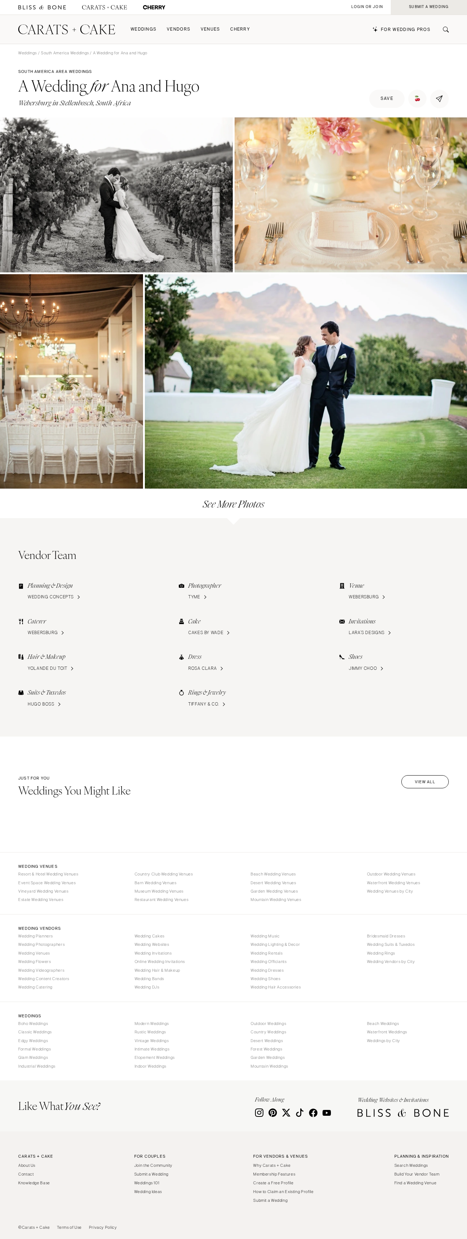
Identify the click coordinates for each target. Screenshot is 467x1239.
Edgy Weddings (33, 1040)
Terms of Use (69, 1227)
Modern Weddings (152, 1023)
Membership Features (274, 1174)
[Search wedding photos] (154, 7)
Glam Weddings (33, 1057)
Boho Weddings (33, 1023)
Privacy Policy (103, 1227)
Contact (26, 1174)
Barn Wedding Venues (156, 883)
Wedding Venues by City (390, 891)
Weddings (144, 29)
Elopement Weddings (155, 1057)
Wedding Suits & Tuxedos (391, 944)
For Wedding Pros (406, 29)
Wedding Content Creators (43, 978)
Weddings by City (383, 1040)
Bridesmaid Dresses (386, 936)
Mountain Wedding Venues (276, 899)
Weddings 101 (146, 1183)
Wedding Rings (381, 953)
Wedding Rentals (266, 953)
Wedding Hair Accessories (276, 987)
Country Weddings (268, 1032)
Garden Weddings (268, 1057)
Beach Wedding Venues (273, 874)
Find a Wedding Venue (415, 1183)
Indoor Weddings (150, 1066)
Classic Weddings (35, 1032)
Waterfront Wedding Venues (393, 883)
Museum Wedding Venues (159, 891)
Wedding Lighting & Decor (275, 944)
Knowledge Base (34, 1183)
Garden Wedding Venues (274, 891)
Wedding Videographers (41, 970)
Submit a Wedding (151, 1174)
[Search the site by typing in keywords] (443, 29)
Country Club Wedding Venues (164, 874)
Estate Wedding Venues (40, 899)
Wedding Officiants (268, 961)
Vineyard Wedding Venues (43, 891)
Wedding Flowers (34, 961)
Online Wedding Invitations (160, 961)
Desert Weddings (267, 1040)
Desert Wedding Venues (273, 883)
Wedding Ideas (148, 1191)
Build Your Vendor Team (417, 1174)
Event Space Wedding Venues (47, 883)
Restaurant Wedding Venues (162, 899)
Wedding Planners (35, 936)
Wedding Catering (35, 987)
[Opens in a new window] (42, 7)
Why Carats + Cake (272, 1165)
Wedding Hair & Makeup (157, 970)
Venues (210, 29)
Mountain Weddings (269, 1066)
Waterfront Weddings (387, 1032)
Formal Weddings (34, 1049)
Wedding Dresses (267, 970)
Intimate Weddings (152, 1049)
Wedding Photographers (41, 944)
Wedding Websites (152, 944)
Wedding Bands (149, 978)
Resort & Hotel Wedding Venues (48, 874)
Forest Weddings (266, 1049)
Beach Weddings (383, 1023)
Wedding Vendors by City (391, 961)
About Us (26, 1165)
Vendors (178, 29)
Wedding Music (265, 936)
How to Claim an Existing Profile (283, 1191)
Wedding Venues (34, 953)
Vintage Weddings (152, 1040)
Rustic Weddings (150, 1032)
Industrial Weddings (36, 1066)
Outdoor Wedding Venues (391, 874)
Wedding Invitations (153, 953)
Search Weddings (411, 1165)
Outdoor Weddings (268, 1023)
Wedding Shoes (265, 978)
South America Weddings (65, 53)
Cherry (240, 29)
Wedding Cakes (150, 936)
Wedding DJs (147, 987)
